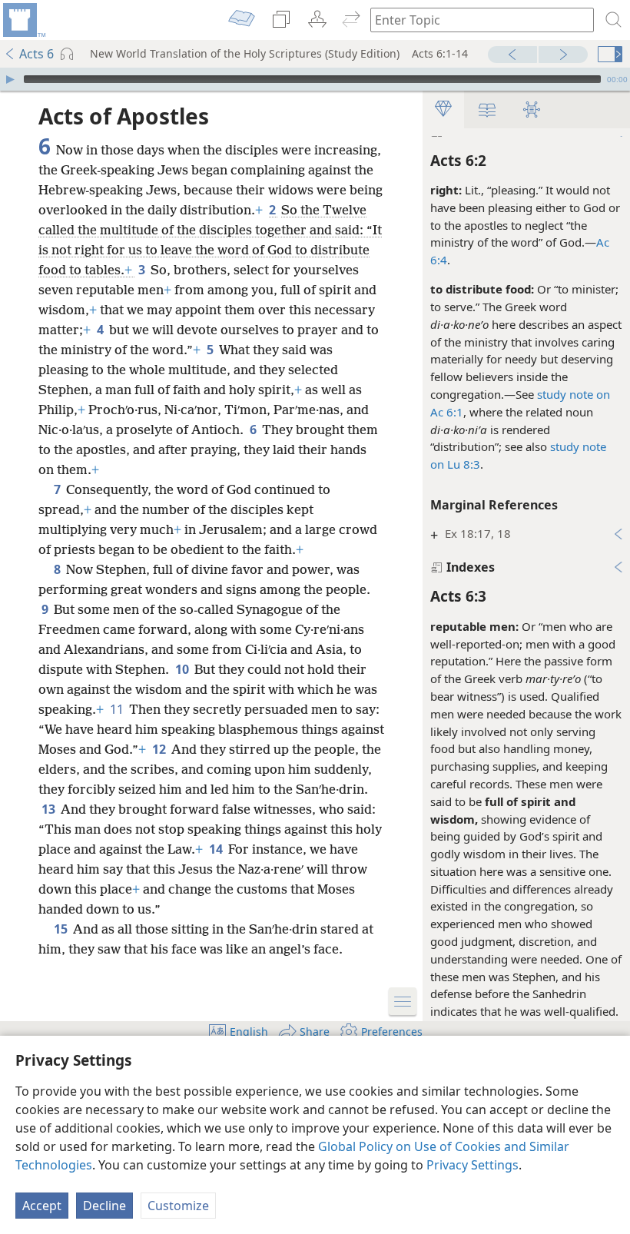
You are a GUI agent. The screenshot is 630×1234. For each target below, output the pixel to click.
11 (118, 709)
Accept (41, 1205)
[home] (23, 20)
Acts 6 (36, 53)
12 (160, 749)
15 (62, 929)
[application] (315, 79)
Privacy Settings (472, 1164)
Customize (178, 1205)
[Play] (10, 79)
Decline (104, 1205)
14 (217, 849)
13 (49, 809)
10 (183, 669)
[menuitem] (23, 20)
